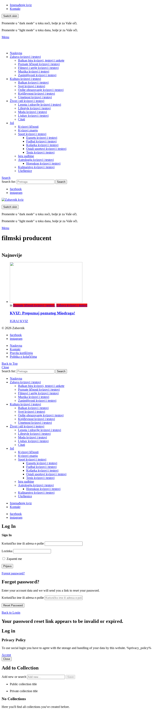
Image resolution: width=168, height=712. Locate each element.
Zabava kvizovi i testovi (25, 56)
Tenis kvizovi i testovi (40, 152)
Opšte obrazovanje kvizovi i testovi (41, 90)
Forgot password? (13, 573)
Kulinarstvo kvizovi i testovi (36, 167)
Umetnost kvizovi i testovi (35, 97)
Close (5, 367)
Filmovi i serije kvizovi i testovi (38, 68)
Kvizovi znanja (28, 130)
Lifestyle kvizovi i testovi (34, 108)
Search (61, 181)
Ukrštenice (25, 171)
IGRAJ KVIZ (19, 321)
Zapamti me (14, 559)
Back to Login (11, 612)
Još (12, 123)
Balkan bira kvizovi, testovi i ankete (41, 60)
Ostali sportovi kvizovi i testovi (46, 148)
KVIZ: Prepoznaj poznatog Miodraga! (42, 313)
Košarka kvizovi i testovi (42, 145)
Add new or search (14, 676)
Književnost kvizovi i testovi (36, 93)
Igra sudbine (26, 156)
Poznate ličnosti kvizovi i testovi (39, 64)
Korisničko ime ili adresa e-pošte (23, 543)
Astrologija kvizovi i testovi (36, 159)
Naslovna (16, 53)
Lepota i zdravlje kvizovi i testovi (39, 104)
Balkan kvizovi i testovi (33, 82)
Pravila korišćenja (21, 353)
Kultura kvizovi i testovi (25, 79)
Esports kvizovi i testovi (41, 137)
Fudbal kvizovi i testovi (41, 141)
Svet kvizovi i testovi (31, 86)
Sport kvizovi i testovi (32, 134)
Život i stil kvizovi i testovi (27, 101)
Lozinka (7, 551)
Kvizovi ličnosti (28, 126)
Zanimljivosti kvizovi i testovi (37, 75)
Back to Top (10, 363)
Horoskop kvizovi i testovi (43, 163)
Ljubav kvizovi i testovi (33, 115)
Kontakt (15, 8)
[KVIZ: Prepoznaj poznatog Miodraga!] (88, 283)
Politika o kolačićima (23, 356)
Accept (6, 655)
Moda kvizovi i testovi (32, 112)
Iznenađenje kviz (21, 5)
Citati (21, 119)
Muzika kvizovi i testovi (33, 71)
